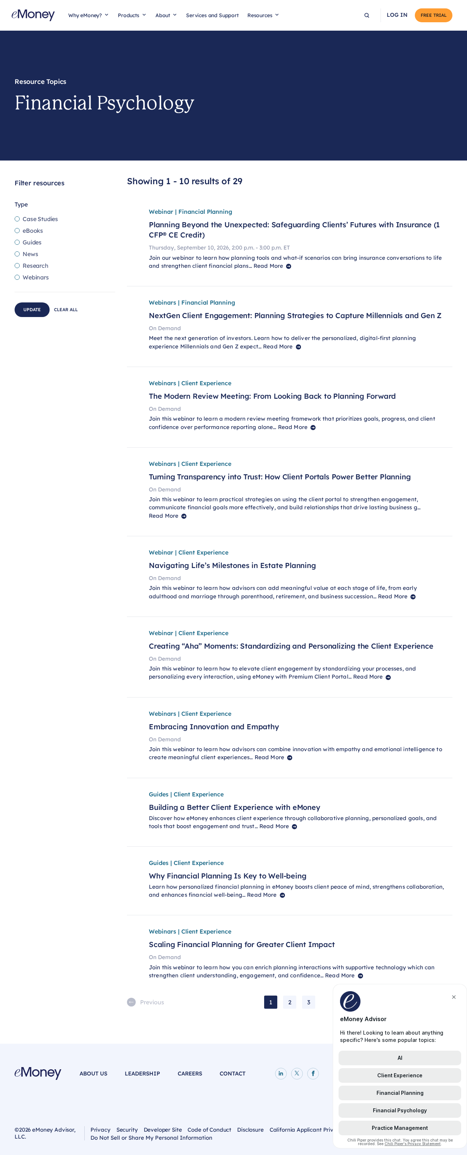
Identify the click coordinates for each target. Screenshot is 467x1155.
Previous (152, 1002)
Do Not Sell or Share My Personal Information (151, 1138)
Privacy (100, 1129)
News (30, 254)
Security (127, 1129)
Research (36, 265)
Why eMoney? (85, 15)
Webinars (36, 277)
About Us (93, 1073)
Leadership (142, 1073)
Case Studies (40, 219)
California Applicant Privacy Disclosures (322, 1129)
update (32, 309)
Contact (233, 1073)
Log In (397, 15)
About (162, 15)
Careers (190, 1073)
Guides (32, 242)
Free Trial (434, 15)
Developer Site (163, 1129)
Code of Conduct (209, 1129)
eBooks (33, 230)
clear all (66, 309)
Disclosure (250, 1129)
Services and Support (212, 15)
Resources (260, 15)
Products (128, 15)
